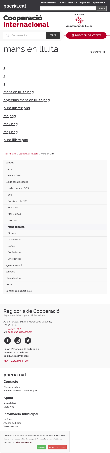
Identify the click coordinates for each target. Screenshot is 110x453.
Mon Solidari (14, 214)
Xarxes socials (10, 426)
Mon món (13, 207)
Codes (11, 246)
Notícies (7, 419)
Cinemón (12, 233)
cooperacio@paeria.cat (20, 332)
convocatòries (13, 175)
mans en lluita (16, 226)
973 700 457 (14, 328)
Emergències (14, 258)
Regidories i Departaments (92, 2)
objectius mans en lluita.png (26, 100)
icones (9, 284)
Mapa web (8, 407)
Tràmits (62, 2)
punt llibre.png (15, 140)
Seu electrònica (48, 2)
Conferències (15, 252)
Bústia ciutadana (11, 387)
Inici (6, 154)
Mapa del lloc (19, 361)
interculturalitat (13, 278)
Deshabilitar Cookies (57, 447)
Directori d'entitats (88, 35)
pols (10, 194)
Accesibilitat (9, 403)
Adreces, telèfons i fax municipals (20, 390)
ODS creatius (15, 239)
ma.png (9, 116)
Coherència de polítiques (19, 291)
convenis (10, 271)
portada (10, 162)
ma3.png (10, 132)
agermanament (14, 265)
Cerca (102, 8)
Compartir (99, 52)
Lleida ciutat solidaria (28, 154)
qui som (10, 169)
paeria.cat (14, 6)
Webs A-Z (72, 2)
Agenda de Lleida (12, 423)
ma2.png (10, 124)
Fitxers (13, 154)
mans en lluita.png (18, 92)
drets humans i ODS (18, 188)
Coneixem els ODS (18, 201)
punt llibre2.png (16, 108)
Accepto (41, 447)
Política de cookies (23, 442)
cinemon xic (14, 220)
